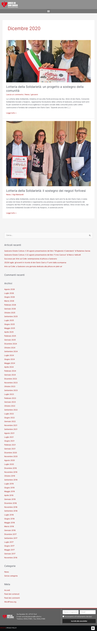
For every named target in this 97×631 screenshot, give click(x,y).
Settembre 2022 (11, 410)
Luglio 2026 (9, 293)
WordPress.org (10, 602)
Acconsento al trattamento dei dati (78, 617)
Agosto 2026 (9, 289)
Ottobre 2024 (9, 348)
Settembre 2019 (10, 480)
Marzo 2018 (9, 526)
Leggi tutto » (11, 113)
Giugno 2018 (9, 519)
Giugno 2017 (9, 546)
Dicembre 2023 (10, 379)
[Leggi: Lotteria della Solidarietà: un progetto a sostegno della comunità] (48, 61)
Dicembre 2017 (10, 534)
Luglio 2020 (9, 464)
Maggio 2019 (9, 491)
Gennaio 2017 (9, 554)
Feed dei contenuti (11, 594)
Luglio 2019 (9, 484)
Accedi (7, 590)
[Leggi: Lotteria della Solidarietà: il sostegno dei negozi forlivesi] (48, 153)
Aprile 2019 (8, 495)
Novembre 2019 (10, 472)
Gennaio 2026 (10, 309)
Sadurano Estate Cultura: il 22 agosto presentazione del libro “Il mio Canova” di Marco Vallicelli (42, 255)
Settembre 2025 (11, 316)
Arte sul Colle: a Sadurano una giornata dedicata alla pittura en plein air (33, 266)
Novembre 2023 (11, 383)
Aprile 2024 (9, 367)
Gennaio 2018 (9, 530)
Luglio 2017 (9, 542)
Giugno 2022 (9, 418)
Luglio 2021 (9, 437)
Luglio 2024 (9, 355)
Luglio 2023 (9, 394)
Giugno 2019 (9, 488)
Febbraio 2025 (10, 336)
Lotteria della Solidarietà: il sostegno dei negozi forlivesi (46, 191)
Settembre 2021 (10, 429)
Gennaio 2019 (10, 499)
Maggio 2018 (9, 523)
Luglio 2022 (9, 414)
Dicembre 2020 (10, 453)
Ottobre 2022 (9, 406)
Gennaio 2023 (10, 402)
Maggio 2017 (9, 550)
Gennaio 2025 (10, 340)
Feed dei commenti (12, 598)
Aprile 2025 (9, 332)
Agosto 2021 (9, 433)
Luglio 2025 (9, 320)
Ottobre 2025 (9, 313)
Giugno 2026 (9, 297)
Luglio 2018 (9, 515)
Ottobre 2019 (9, 476)
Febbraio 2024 (10, 371)
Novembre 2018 (10, 507)
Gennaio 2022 (10, 421)
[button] (48, 11)
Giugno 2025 (9, 324)
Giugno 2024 (9, 359)
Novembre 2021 (10, 425)
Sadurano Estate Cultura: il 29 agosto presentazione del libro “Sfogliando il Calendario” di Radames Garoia (47, 251)
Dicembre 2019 (10, 468)
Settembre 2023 (11, 390)
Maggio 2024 (9, 363)
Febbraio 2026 (10, 305)
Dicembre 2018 (10, 503)
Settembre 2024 (11, 351)
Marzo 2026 (9, 301)
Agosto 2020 (9, 460)
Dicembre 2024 (10, 344)
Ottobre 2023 (9, 386)
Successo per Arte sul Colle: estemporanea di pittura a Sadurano (30, 259)
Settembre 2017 (10, 538)
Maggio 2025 (9, 328)
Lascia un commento (14, 94)
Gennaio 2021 (9, 449)
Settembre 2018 (10, 511)
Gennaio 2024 (10, 375)
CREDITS (2, 628)
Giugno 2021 (9, 441)
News (27, 94)
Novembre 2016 (10, 558)
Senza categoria (11, 576)
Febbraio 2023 (10, 398)
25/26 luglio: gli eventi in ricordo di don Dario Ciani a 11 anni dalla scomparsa (35, 262)
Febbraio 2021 (10, 445)
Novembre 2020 (11, 456)
